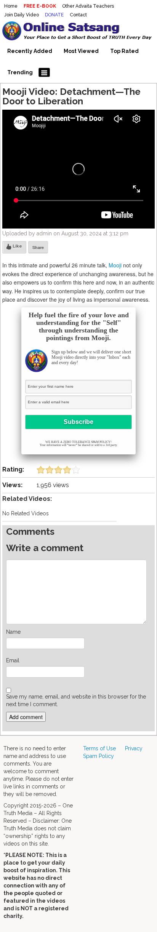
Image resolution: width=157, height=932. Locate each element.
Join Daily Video (21, 15)
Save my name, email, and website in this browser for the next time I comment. (76, 700)
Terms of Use (99, 748)
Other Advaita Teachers (88, 6)
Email (12, 660)
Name (13, 632)
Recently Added (29, 51)
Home (11, 6)
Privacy (134, 748)
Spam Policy (98, 756)
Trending (20, 72)
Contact (78, 15)
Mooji (115, 265)
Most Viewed (81, 51)
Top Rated (124, 51)
